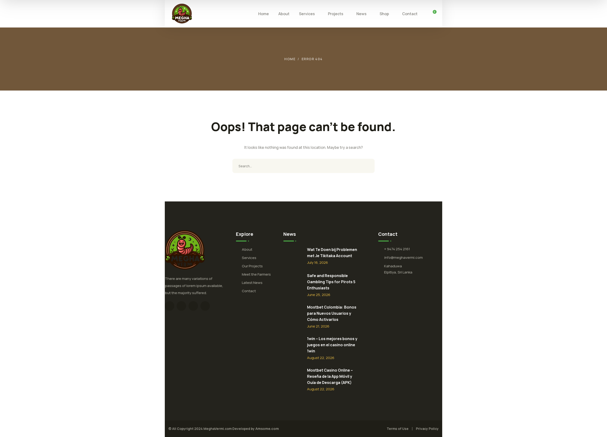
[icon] (169, 306)
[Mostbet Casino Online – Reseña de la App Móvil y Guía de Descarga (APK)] (292, 377)
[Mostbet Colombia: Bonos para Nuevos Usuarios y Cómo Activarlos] (292, 314)
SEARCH (367, 165)
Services (249, 257)
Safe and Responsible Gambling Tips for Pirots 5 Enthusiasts (331, 282)
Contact (249, 290)
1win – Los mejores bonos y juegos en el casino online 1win (332, 345)
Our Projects (252, 266)
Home (289, 59)
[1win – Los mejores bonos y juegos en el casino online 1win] (292, 346)
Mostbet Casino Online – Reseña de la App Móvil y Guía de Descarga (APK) (330, 376)
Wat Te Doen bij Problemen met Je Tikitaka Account (332, 252)
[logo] (182, 13)
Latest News (252, 282)
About (247, 249)
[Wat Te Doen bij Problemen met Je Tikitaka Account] (292, 257)
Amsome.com (267, 428)
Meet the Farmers (256, 274)
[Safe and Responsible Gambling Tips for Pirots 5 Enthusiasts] (292, 283)
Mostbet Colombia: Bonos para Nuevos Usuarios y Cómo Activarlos (331, 313)
